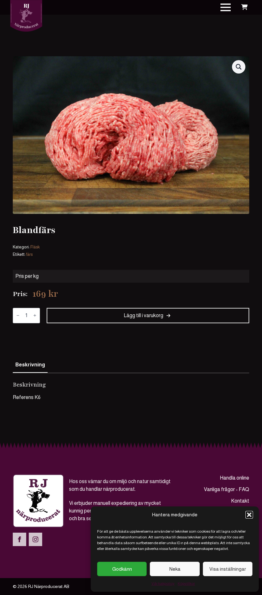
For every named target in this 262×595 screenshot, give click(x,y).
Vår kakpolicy (162, 583)
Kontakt (240, 501)
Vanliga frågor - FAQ (226, 489)
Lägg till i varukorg (143, 315)
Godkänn (122, 569)
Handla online (234, 478)
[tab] (30, 365)
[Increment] (34, 315)
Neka (175, 569)
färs (29, 254)
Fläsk (35, 247)
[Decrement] (17, 315)
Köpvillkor (186, 583)
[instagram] (35, 539)
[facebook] (19, 539)
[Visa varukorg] (244, 7)
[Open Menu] (225, 7)
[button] (249, 515)
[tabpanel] (131, 391)
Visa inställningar (227, 569)
